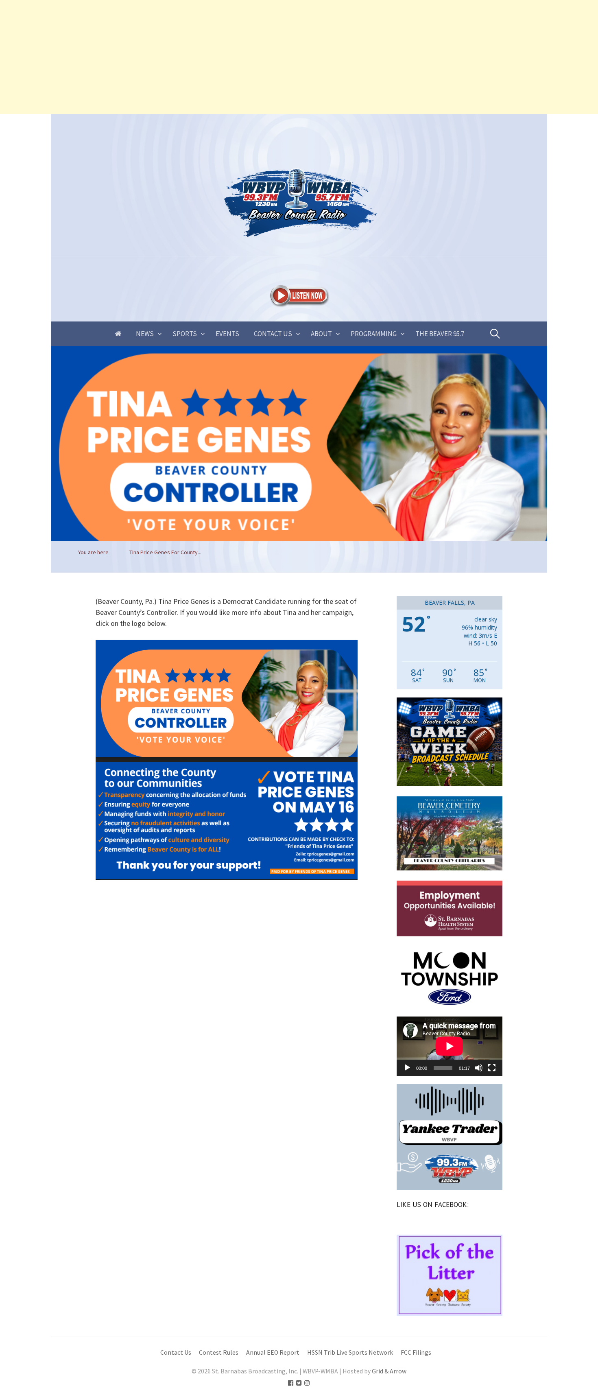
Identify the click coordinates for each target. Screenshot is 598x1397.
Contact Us (273, 333)
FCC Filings (416, 1352)
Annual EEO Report (272, 1352)
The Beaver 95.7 (439, 333)
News (145, 333)
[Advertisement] (244, 57)
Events (227, 333)
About (321, 333)
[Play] (407, 1068)
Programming (374, 333)
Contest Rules (218, 1352)
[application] (449, 1046)
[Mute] (479, 1068)
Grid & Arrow (389, 1371)
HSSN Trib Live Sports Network (350, 1352)
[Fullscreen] (492, 1068)
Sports (184, 333)
